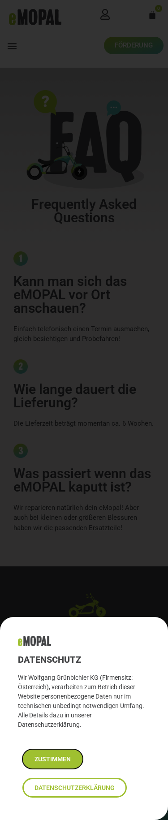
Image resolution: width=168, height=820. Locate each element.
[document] (84, 410)
